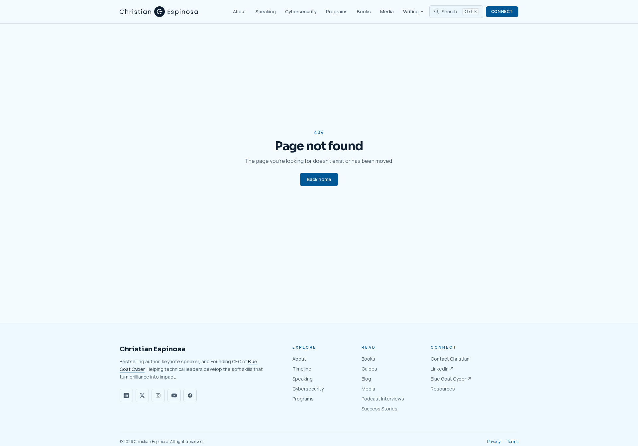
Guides (369, 369)
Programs (337, 11)
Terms (512, 441)
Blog (366, 379)
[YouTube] (174, 395)
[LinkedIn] (126, 395)
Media (387, 11)
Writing (411, 11)
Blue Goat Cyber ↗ (451, 379)
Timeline (301, 369)
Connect (502, 11)
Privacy (493, 441)
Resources (443, 389)
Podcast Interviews (383, 398)
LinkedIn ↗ (442, 369)
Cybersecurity (301, 11)
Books (364, 11)
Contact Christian (450, 359)
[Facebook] (190, 395)
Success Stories (379, 408)
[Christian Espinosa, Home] (159, 11)
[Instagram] (158, 395)
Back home (319, 179)
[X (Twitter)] (142, 395)
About (239, 11)
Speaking (266, 11)
